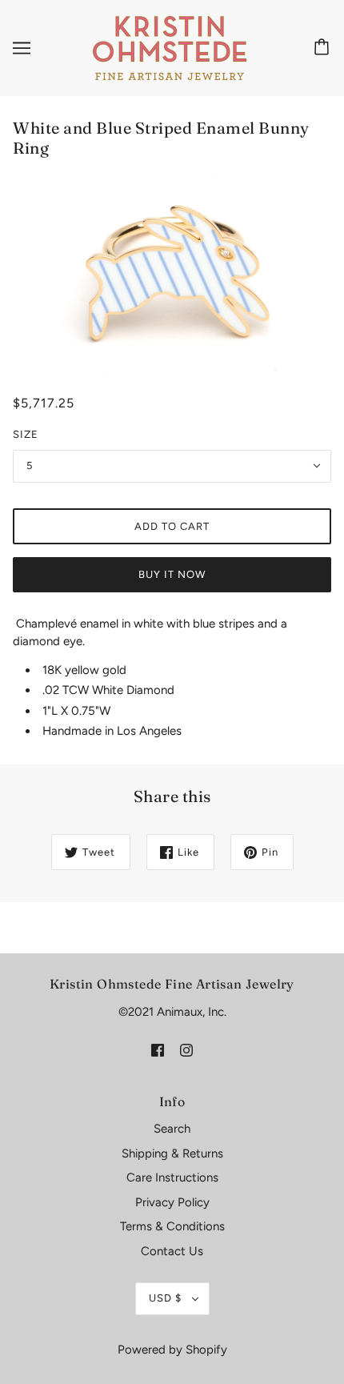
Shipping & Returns (172, 1153)
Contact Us (172, 1251)
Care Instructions (172, 1177)
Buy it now (172, 574)
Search (172, 1128)
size (25, 434)
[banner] (169, 47)
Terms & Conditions (172, 1226)
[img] (157, 1049)
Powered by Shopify (172, 1349)
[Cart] (324, 48)
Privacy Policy (172, 1202)
